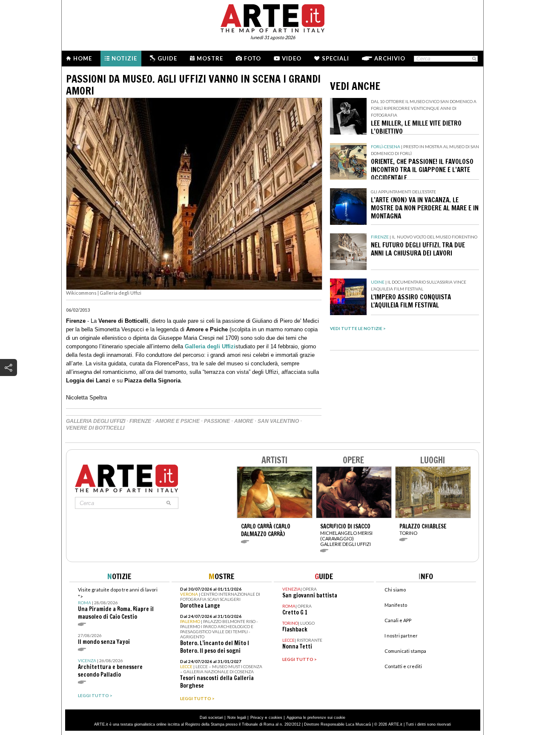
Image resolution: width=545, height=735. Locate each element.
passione (217, 421)
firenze (140, 421)
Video (291, 58)
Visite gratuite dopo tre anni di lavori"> (118, 603)
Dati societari (211, 717)
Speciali (335, 58)
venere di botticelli (95, 428)
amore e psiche (177, 421)
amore (243, 421)
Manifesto (395, 605)
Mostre (210, 58)
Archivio (389, 58)
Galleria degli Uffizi (210, 346)
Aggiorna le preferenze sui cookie (316, 717)
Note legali (236, 717)
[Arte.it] (272, 17)
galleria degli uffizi (95, 421)
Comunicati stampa (405, 651)
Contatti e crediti (403, 666)
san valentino (278, 421)
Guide (167, 58)
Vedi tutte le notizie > (358, 328)
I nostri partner (401, 635)
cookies (275, 717)
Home (82, 58)
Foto (252, 58)
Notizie (124, 58)
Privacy (257, 717)
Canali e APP (397, 620)
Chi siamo (395, 589)
